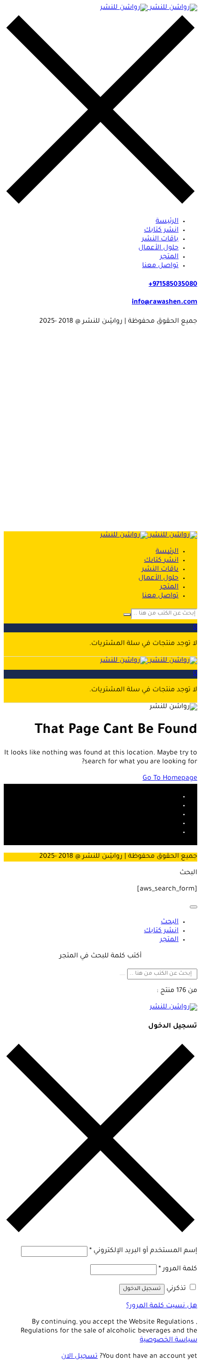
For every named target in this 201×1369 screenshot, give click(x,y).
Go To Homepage (170, 778)
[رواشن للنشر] (148, 8)
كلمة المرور (177, 1269)
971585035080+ (173, 285)
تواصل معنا (160, 266)
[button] (100, 627)
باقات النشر (160, 239)
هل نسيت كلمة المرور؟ (161, 1306)
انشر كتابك (161, 230)
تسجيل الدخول (142, 1289)
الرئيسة (167, 221)
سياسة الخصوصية (168, 1340)
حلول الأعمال (158, 248)
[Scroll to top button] (186, 1327)
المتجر (169, 257)
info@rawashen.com (164, 302)
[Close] (193, 906)
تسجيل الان (79, 1357)
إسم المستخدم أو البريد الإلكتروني (143, 1251)
